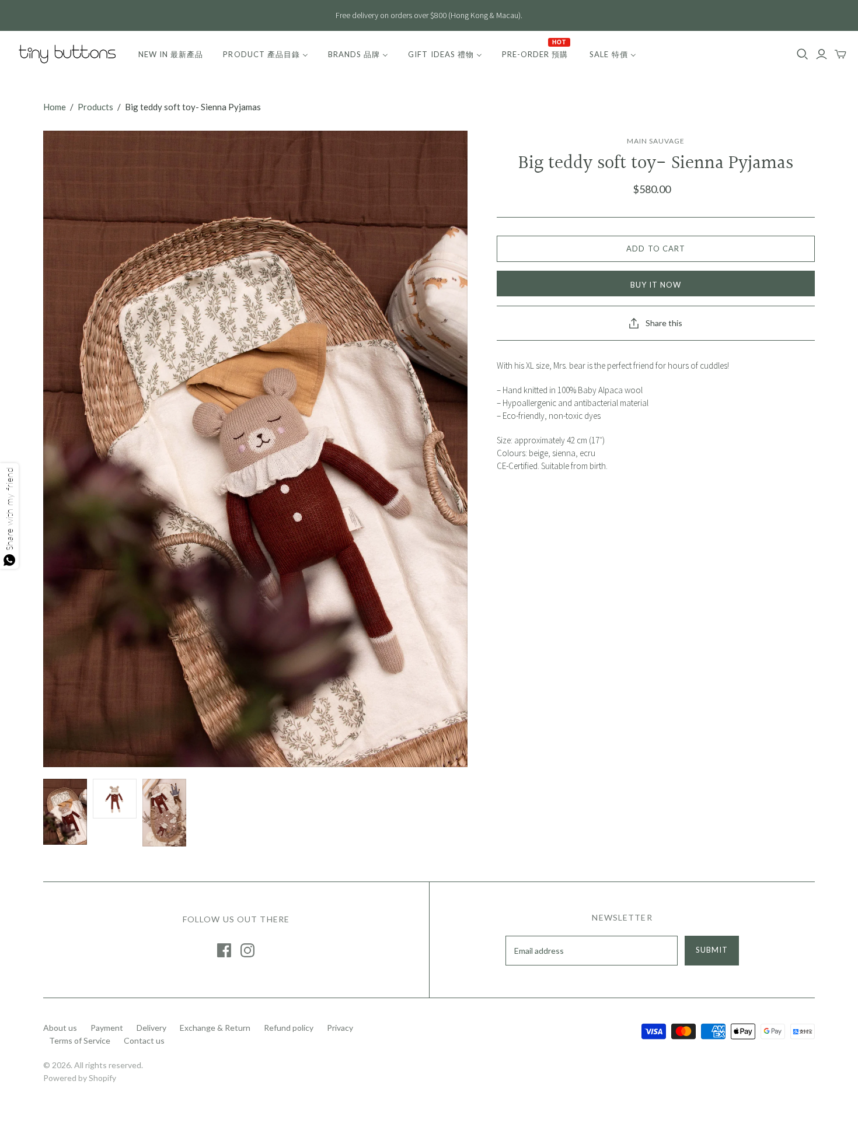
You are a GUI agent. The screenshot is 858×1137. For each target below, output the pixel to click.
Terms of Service (79, 1040)
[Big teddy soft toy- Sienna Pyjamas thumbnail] (65, 812)
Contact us (144, 1040)
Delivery (151, 1028)
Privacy (340, 1028)
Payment (106, 1028)
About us (60, 1028)
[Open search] (802, 54)
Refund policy (288, 1028)
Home (54, 107)
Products (95, 107)
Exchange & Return (215, 1028)
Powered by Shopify (79, 1078)
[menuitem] (170, 54)
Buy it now (655, 284)
